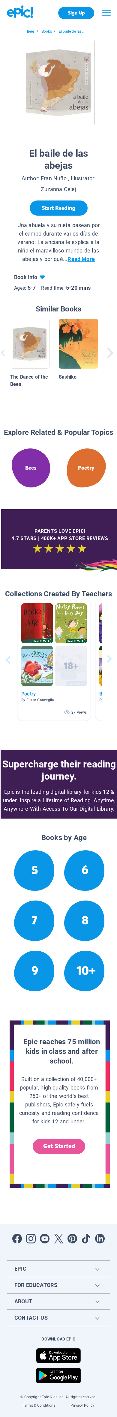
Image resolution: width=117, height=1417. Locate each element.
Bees (31, 31)
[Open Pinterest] (72, 1238)
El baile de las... (72, 31)
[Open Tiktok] (86, 1238)
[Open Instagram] (31, 1238)
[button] (54, 660)
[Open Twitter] (58, 1238)
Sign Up (76, 13)
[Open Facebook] (17, 1238)
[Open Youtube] (45, 1238)
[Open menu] (106, 13)
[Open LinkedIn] (100, 1238)
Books (47, 31)
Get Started (59, 1146)
